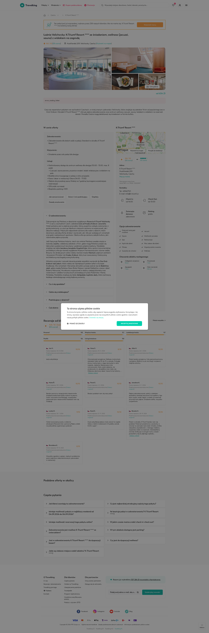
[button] (76, 323)
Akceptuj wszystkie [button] (129, 323)
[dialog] (104, 316)
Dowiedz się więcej (96, 317)
